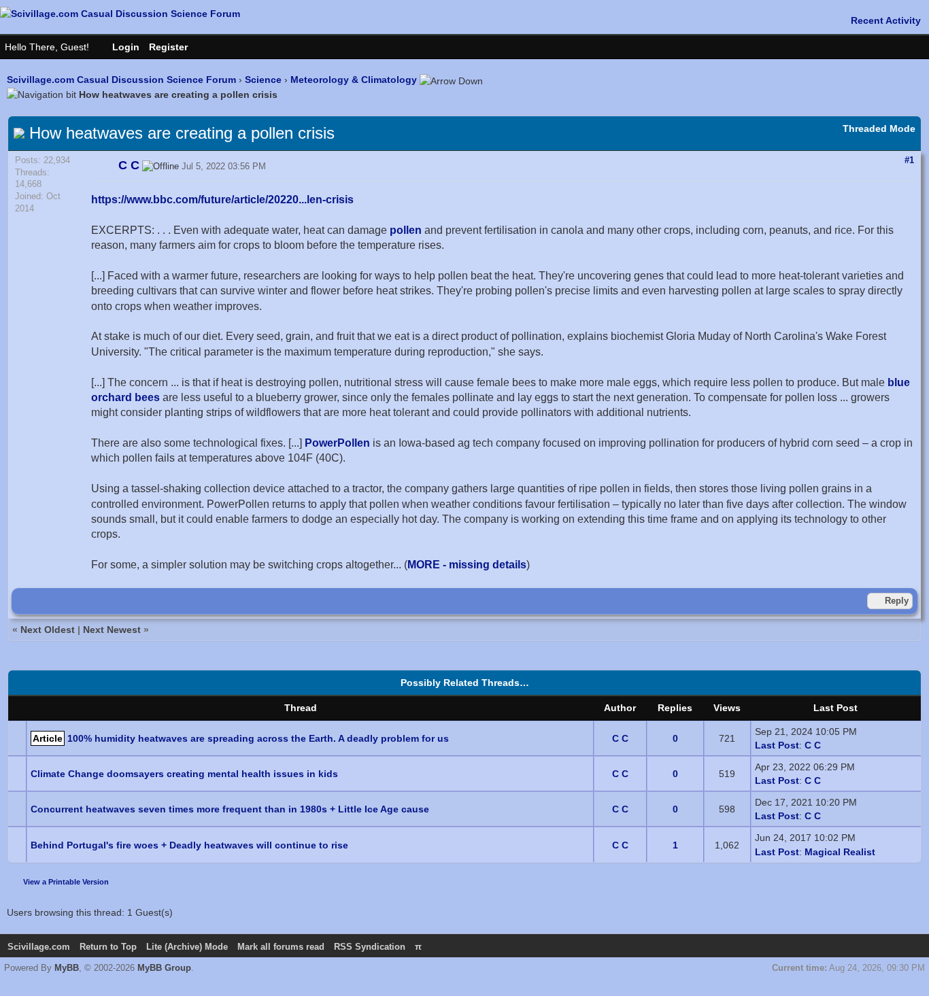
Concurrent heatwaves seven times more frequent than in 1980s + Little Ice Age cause (230, 809)
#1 (909, 160)
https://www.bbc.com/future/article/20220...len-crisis (222, 199)
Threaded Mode (879, 128)
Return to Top (108, 947)
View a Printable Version (66, 882)
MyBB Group (164, 968)
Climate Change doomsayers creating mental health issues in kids (184, 773)
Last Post (777, 745)
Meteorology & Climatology (353, 79)
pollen (406, 230)
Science (263, 79)
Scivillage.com (38, 947)
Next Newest (112, 629)
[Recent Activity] (879, 20)
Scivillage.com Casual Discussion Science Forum (121, 79)
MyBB (66, 968)
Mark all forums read (280, 947)
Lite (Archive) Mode (187, 947)
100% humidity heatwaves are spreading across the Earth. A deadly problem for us (258, 738)
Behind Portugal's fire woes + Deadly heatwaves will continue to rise (189, 845)
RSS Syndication (369, 947)
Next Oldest (47, 629)
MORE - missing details (466, 564)
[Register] (175, 46)
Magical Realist (840, 851)
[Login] (119, 46)
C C (620, 738)
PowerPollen (337, 443)
